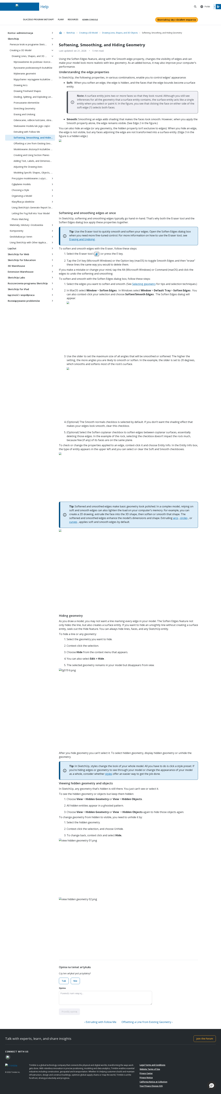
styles (108, 774)
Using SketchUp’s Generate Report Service (33, 207)
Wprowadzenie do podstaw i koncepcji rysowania (34, 61)
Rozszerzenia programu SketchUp (28, 283)
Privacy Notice (146, 1077)
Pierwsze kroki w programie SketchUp (29, 44)
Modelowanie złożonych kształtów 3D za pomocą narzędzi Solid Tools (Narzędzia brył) (34, 149)
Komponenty (16, 230)
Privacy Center (146, 1073)
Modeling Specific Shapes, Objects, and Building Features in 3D (34, 172)
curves (73, 522)
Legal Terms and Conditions (152, 1065)
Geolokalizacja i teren (21, 236)
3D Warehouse (16, 265)
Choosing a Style (20, 190)
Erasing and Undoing (24, 114)
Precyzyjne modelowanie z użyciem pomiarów (31, 178)
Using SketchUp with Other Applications (30, 242)
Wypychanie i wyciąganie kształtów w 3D (34, 79)
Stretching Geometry (24, 108)
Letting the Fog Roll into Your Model (31, 213)
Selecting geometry (144, 284)
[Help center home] (60, 32)
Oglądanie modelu (21, 184)
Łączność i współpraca (21, 295)
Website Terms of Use (150, 1069)
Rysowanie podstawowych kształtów (33, 67)
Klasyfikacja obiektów (23, 201)
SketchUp (13, 38)
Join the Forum (204, 1038)
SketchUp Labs (16, 277)
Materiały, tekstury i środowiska (26, 225)
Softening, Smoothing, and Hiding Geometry (34, 137)
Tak (64, 980)
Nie (75, 980)
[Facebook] (7, 1057)
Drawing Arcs (21, 85)
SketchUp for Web (18, 254)
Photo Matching (20, 219)
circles (184, 518)
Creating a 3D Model (20, 50)
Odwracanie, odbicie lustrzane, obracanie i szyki (34, 120)
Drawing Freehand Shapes (27, 91)
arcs (175, 518)
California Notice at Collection (153, 1081)
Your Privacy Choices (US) (151, 1086)
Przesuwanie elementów (26, 102)
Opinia (62, 988)
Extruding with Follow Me (27, 131)
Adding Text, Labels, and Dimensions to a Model (34, 160)
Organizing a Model (22, 195)
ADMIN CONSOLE (90, 19)
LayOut (12, 248)
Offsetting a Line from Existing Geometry (34, 143)
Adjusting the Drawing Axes (28, 166)
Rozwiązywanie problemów (24, 300)
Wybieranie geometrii (25, 73)
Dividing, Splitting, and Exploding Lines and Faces (34, 96)
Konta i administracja (20, 32)
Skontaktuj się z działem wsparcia (176, 19)
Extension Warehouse (20, 271)
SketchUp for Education (22, 260)
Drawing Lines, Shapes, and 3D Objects (31, 56)
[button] (211, 1085)
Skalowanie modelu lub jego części (32, 125)
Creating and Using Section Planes (31, 155)
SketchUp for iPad (18, 289)
